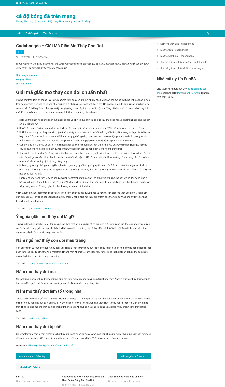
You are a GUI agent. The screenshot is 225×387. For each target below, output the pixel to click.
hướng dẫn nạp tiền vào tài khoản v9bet (49, 263)
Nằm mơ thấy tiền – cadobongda (177, 43)
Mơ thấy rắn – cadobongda (174, 50)
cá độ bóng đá (41, 381)
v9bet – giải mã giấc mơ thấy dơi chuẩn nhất (50, 345)
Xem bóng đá (50, 33)
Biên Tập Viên (42, 57)
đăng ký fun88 (192, 93)
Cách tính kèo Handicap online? (125, 376)
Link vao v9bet (23, 83)
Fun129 (20, 376)
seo (20, 52)
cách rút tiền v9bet (38, 318)
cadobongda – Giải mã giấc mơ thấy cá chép (35, 356)
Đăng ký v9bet (23, 79)
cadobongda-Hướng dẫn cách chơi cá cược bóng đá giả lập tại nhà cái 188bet (135, 356)
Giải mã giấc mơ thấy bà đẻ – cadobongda (182, 68)
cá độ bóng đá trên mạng (45, 16)
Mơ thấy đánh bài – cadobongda (177, 56)
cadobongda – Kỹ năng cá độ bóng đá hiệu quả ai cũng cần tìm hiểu (83, 378)
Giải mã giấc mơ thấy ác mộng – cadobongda (183, 62)
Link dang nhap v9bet (27, 75)
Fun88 (178, 93)
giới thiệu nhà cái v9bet (40, 208)
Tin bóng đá (32, 33)
